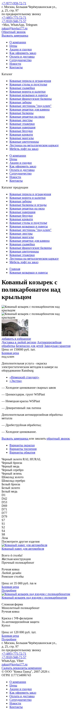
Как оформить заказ (22, 53)
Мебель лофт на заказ (23, 149)
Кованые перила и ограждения (30, 81)
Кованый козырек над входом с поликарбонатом (34, 597)
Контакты (16, 67)
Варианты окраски (22, 445)
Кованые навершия (22, 127)
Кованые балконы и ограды (28, 205)
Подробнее (9, 590)
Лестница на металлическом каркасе (34, 145)
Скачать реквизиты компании (22, 668)
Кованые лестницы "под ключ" (30, 106)
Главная (14, 269)
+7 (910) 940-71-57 (14, 21)
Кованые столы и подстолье (28, 84)
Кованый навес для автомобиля (23, 548)
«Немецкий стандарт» (24, 377)
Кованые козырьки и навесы (28, 95)
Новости (15, 63)
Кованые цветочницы (24, 141)
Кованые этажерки (22, 123)
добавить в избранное (16, 338)
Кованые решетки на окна (27, 116)
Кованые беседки (21, 131)
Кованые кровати (21, 134)
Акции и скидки (20, 49)
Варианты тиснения (23, 449)
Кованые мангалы (21, 138)
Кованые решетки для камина (29, 109)
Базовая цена (10, 353)
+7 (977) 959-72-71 (14, 3)
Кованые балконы (21, 113)
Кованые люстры (21, 120)
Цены (13, 46)
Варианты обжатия (22, 452)
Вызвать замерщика (15, 35)
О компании (17, 42)
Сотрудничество (20, 60)
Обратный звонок (14, 32)
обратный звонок (58, 438)
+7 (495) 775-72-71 (14, 17)
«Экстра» (15, 381)
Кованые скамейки (22, 88)
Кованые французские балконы (30, 98)
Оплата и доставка (22, 56)
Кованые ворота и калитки (27, 91)
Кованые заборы (20, 102)
